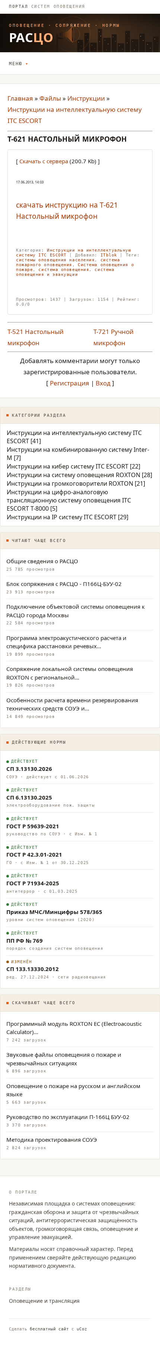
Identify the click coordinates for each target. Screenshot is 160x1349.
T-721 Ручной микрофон (113, 337)
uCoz (82, 1329)
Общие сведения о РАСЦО (42, 561)
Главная (20, 98)
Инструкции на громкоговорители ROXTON (70, 483)
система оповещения (63, 269)
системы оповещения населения (55, 260)
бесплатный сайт (49, 1329)
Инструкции (86, 98)
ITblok (108, 255)
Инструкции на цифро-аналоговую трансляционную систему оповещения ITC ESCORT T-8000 (69, 500)
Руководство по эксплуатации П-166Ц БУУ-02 (67, 1117)
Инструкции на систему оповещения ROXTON (73, 475)
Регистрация (69, 383)
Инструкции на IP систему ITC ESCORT (61, 517)
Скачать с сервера (43, 161)
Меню (15, 63)
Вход (103, 383)
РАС (31, 37)
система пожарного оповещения (68, 262)
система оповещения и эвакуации (65, 272)
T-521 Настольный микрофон (35, 337)
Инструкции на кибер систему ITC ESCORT (67, 466)
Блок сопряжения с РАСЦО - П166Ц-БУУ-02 (64, 583)
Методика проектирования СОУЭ (51, 1139)
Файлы (50, 98)
